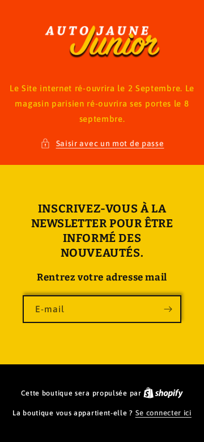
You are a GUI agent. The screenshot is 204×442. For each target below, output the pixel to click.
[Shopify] (163, 393)
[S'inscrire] (167, 309)
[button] (102, 144)
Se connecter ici (163, 413)
